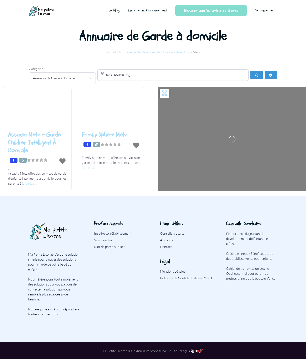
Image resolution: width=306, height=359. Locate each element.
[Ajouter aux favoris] (62, 161)
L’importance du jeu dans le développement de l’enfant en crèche (247, 239)
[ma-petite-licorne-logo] (41, 10)
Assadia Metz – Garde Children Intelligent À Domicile (34, 142)
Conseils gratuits (172, 233)
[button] (37, 168)
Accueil (111, 52)
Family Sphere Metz (105, 134)
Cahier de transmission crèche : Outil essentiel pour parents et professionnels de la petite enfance (250, 273)
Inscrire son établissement (113, 233)
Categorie (36, 69)
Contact (166, 247)
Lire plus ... (29, 183)
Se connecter (103, 240)
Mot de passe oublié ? (109, 247)
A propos (166, 240)
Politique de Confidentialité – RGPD (186, 278)
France (168, 52)
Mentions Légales (172, 271)
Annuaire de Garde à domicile (139, 52)
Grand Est (183, 52)
